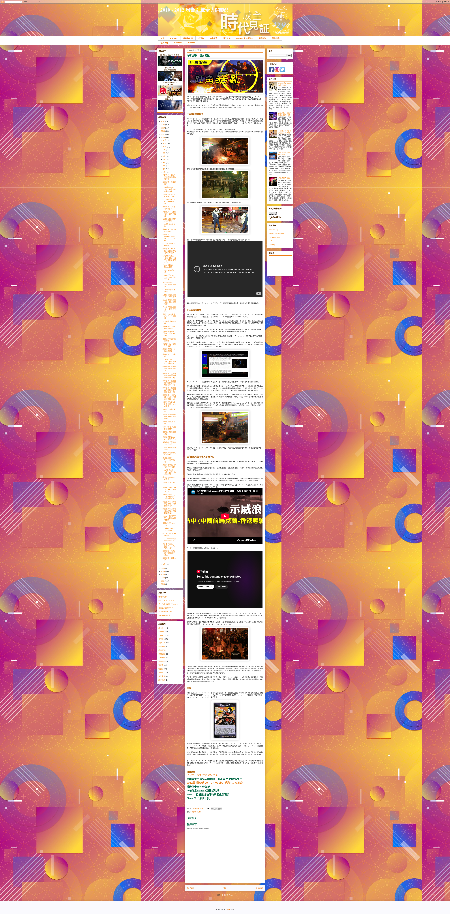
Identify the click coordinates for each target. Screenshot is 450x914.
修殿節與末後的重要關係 (169, 340)
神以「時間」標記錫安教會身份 (169, 428)
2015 (163, 568)
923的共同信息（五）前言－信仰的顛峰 (169, 472)
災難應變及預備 (284, 178)
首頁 (162, 38)
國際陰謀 (262, 38)
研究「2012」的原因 (166, 600)
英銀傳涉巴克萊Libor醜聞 (284, 153)
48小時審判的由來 (165, 612)
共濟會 (160, 639)
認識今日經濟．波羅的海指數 (169, 350)
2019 (163, 128)
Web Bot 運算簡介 (165, 615)
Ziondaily (272, 244)
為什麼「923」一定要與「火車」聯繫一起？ (169, 546)
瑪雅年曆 (161, 680)
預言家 (160, 665)
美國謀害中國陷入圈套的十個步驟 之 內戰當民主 (214, 779)
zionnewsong (273, 230)
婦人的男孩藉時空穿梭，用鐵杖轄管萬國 (169, 518)
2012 (163, 578)
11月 (165, 143)
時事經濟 (213, 38)
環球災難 (227, 38)
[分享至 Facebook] (219, 809)
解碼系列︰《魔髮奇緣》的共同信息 (169, 214)
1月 (164, 564)
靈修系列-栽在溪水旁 (276, 233)
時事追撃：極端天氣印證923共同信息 (169, 553)
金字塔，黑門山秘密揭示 (169, 534)
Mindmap (178, 43)
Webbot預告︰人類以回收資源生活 (169, 284)
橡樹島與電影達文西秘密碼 (169, 454)
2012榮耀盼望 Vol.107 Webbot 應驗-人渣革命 (215, 782)
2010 (163, 584)
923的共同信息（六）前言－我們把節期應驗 (169, 361)
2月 (164, 172)
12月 (165, 140)
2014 (163, 571)
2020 (163, 125)
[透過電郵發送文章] (208, 808)
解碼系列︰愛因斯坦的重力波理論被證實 (169, 177)
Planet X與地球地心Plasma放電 (169, 195)
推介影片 (161, 673)
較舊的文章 (259, 888)
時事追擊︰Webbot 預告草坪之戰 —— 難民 (169, 237)
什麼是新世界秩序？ (165, 608)
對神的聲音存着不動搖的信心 (169, 327)
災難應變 (275, 38)
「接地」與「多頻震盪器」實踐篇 (284, 132)
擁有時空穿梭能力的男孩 (169, 478)
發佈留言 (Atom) (227, 895)
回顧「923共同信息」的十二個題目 (169, 316)
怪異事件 (164, 43)
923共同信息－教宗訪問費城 (169, 529)
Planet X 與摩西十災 (198, 798)
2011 (163, 581)
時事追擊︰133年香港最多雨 (169, 208)
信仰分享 (161, 643)
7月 (164, 156)
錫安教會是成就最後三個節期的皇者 (169, 369)
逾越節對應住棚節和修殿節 (169, 345)
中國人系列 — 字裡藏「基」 (284, 84)
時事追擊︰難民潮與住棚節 (169, 230)
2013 (163, 574)
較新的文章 (190, 888)
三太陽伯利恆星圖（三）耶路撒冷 (169, 296)
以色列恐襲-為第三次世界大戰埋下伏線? (169, 277)
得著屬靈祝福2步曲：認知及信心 (169, 438)
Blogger (228, 909)
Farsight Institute (275, 237)
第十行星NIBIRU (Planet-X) (168, 604)
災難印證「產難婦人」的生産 (169, 443)
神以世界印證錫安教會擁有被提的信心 (169, 416)
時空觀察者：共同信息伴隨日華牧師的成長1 (169, 511)
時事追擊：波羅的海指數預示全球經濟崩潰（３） (169, 383)
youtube (272, 241)
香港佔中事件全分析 (198, 787)
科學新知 (161, 661)
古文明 (160, 669)
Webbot (161, 632)
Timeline (191, 43)
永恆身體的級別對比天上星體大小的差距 (169, 404)
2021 (163, 121)
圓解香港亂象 (196, 812)
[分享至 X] (216, 809)
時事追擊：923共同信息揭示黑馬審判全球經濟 (169, 251)
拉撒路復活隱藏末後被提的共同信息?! (169, 334)
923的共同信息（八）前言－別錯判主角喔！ (169, 189)
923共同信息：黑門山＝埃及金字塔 (169, 201)
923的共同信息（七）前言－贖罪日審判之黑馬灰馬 (169, 259)
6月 (164, 159)
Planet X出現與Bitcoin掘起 (168, 266)
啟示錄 (201, 38)
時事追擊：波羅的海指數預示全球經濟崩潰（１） (169, 397)
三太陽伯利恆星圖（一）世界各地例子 (169, 309)
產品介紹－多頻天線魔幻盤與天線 (284, 114)
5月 (164, 162)
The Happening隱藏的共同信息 (169, 540)
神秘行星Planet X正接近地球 (203, 790)
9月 (164, 150)
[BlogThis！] (214, 809)
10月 (165, 147)
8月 (164, 153)
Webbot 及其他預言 (244, 38)
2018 (163, 131)
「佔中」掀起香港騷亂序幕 (202, 775)
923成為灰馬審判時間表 (169, 245)
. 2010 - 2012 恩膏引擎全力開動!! (193, 9)
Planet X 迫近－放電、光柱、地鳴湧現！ (169, 489)
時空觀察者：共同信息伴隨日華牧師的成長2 (169, 504)
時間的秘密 (162, 597)
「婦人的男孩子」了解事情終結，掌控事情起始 (169, 497)
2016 (163, 137)
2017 (163, 134)
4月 (164, 166)
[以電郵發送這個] (212, 809)
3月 (164, 169)
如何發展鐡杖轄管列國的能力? (169, 220)
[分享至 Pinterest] (221, 809)
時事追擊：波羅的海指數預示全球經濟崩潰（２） (169, 390)
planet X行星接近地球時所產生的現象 (208, 794)
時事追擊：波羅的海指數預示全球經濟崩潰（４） (169, 376)
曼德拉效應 (188, 38)
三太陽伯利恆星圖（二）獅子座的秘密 (169, 302)
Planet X (174, 38)
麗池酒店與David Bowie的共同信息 (169, 460)
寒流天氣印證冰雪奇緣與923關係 (169, 466)
